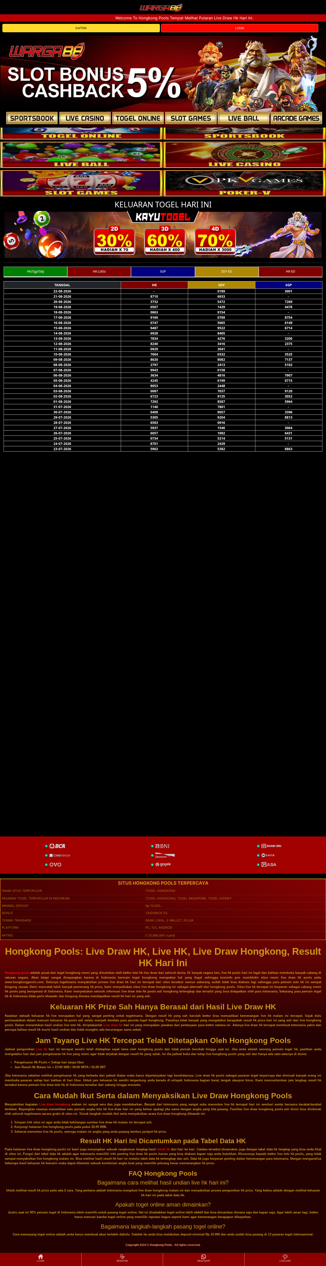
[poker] (81, 183)
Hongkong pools (17, 973)
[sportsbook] (81, 155)
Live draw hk (113, 1025)
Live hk (41, 1049)
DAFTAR (81, 28)
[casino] (244, 155)
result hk (163, 1149)
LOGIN (239, 28)
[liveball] (244, 183)
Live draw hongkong (54, 1104)
